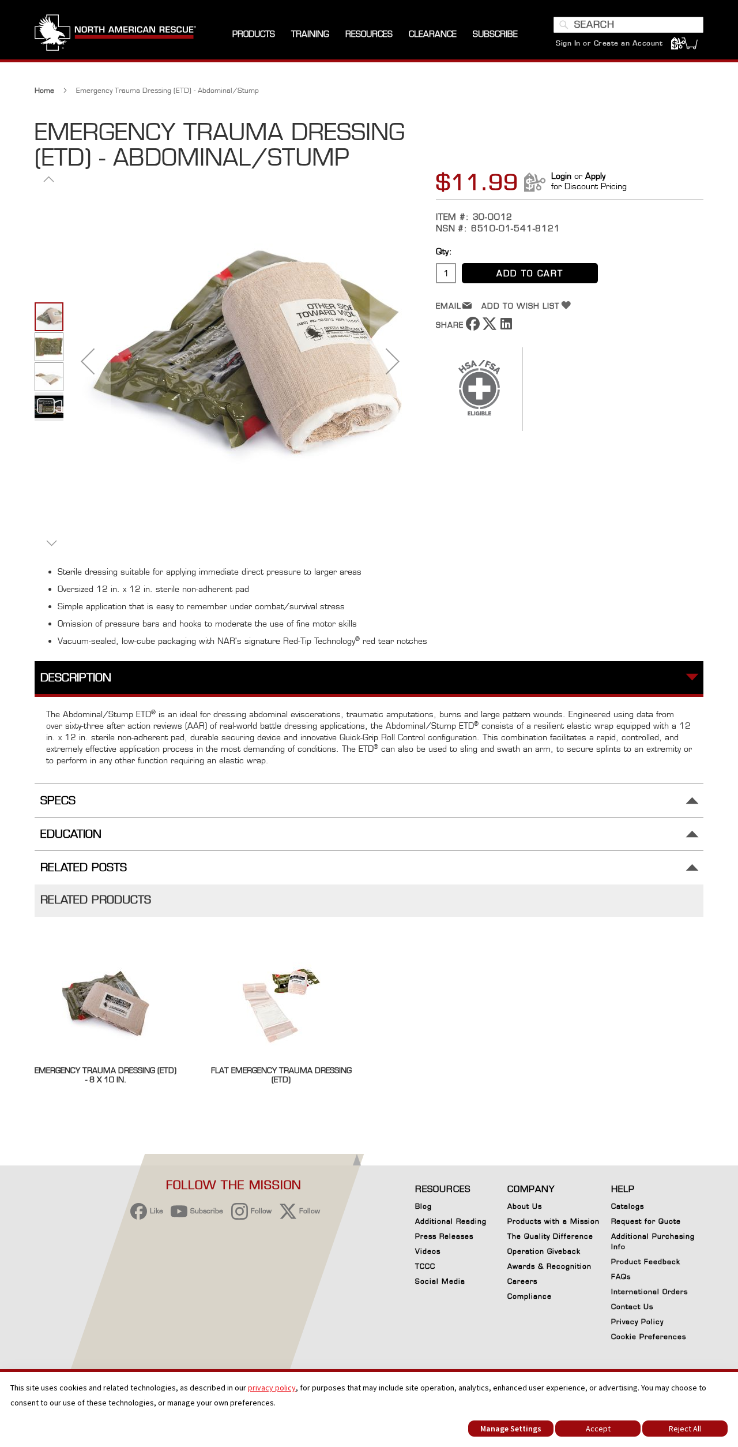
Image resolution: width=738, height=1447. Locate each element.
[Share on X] (489, 327)
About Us (524, 1206)
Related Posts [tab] (83, 867)
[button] (88, 361)
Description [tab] (75, 677)
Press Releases (444, 1236)
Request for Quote (646, 1221)
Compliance (529, 1296)
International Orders (649, 1291)
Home (44, 90)
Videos (427, 1251)
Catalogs (627, 1206)
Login (561, 176)
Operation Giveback (544, 1251)
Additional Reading (451, 1221)
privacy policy (272, 1387)
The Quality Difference (550, 1236)
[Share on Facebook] (473, 327)
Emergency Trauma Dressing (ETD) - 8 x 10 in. (105, 1075)
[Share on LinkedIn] (506, 327)
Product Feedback (645, 1261)
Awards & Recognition (549, 1266)
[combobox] (628, 25)
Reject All (685, 1428)
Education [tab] (70, 834)
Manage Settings (510, 1428)
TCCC (425, 1266)
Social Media (440, 1281)
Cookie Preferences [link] (648, 1336)
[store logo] (115, 34)
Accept (598, 1428)
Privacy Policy (637, 1321)
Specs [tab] (58, 800)
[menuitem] (253, 34)
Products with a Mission (553, 1221)
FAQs (621, 1276)
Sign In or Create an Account (609, 43)
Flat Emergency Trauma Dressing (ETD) (281, 1075)
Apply (595, 176)
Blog (423, 1206)
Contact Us (632, 1306)
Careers (522, 1281)
